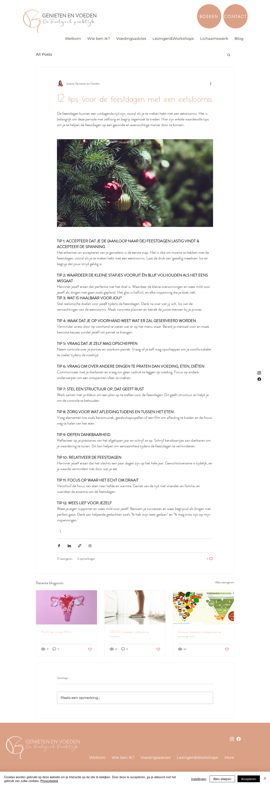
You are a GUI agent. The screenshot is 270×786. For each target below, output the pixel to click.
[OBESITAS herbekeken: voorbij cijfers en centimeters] (135, 607)
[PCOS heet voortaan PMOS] (66, 607)
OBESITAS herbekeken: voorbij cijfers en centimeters (129, 634)
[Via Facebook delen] (59, 546)
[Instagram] (259, 373)
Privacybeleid (49, 781)
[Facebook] (259, 379)
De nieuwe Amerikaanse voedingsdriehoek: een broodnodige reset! (200, 634)
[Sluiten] (264, 779)
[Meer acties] (210, 83)
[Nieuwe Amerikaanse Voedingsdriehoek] (203, 607)
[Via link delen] (80, 546)
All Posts (44, 54)
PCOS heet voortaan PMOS (56, 632)
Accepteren (248, 779)
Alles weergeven (224, 582)
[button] (229, 54)
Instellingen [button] (198, 779)
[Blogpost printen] (90, 546)
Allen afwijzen (222, 779)
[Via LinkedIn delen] (69, 546)
